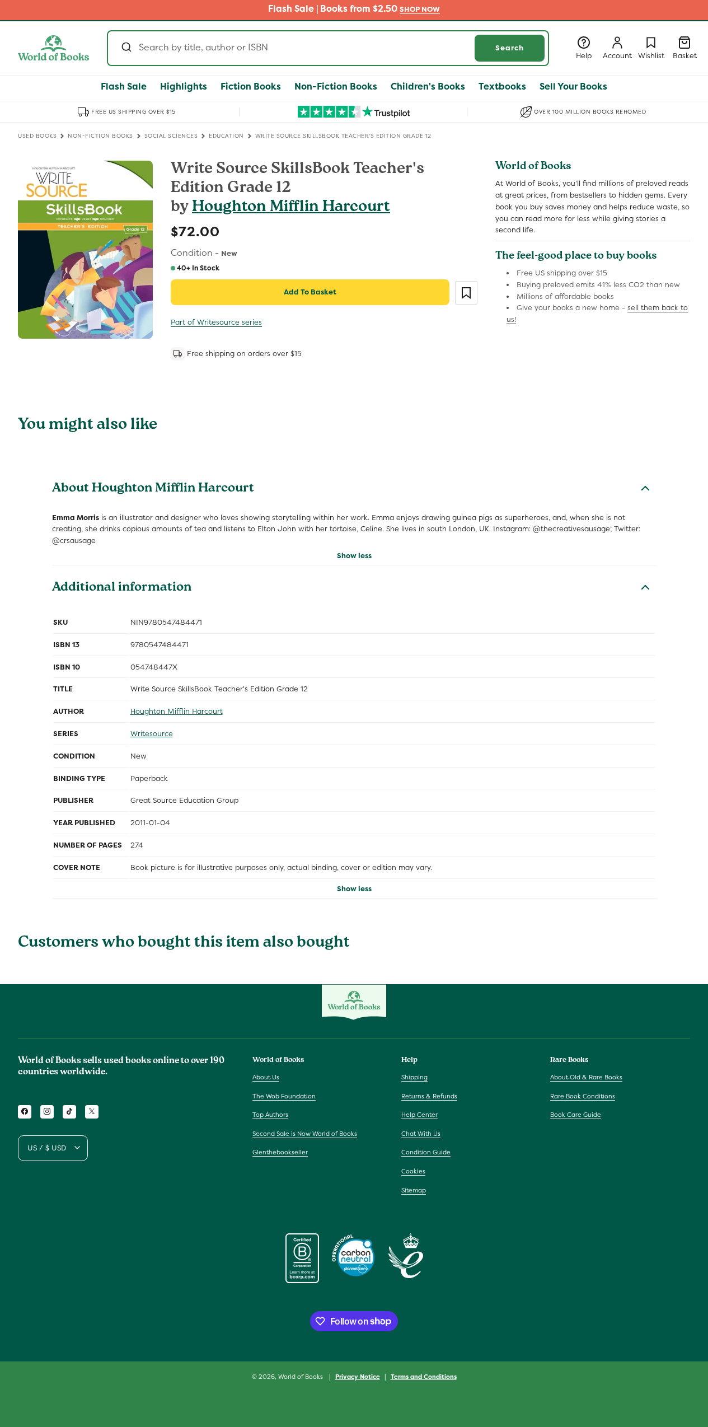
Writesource (151, 733)
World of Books (301, 1376)
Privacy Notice (357, 1376)
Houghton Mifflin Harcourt (291, 207)
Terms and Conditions (424, 1376)
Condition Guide (426, 1152)
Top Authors (270, 1114)
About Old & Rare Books (586, 1076)
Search (509, 48)
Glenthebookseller (280, 1152)
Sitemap (413, 1189)
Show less (354, 555)
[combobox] (328, 48)
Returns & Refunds (429, 1095)
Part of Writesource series (216, 322)
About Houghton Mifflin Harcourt (153, 489)
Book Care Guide (575, 1114)
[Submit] (125, 48)
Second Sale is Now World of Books (304, 1133)
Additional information (121, 588)
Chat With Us (420, 1133)
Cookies (413, 1170)
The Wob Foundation (284, 1095)
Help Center (419, 1114)
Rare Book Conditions (582, 1095)
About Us (265, 1076)
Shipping (414, 1076)
